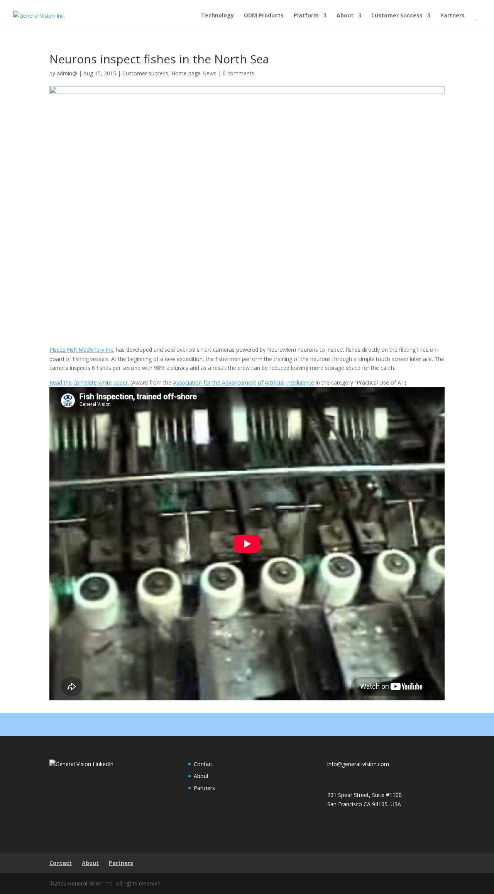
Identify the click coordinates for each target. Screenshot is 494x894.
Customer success (145, 73)
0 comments (238, 73)
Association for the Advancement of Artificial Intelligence (243, 382)
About (345, 16)
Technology (217, 16)
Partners (452, 16)
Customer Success (397, 16)
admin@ (67, 73)
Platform (306, 16)
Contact (203, 764)
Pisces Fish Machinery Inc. (81, 349)
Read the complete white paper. (89, 382)
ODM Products (264, 16)
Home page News (194, 73)
